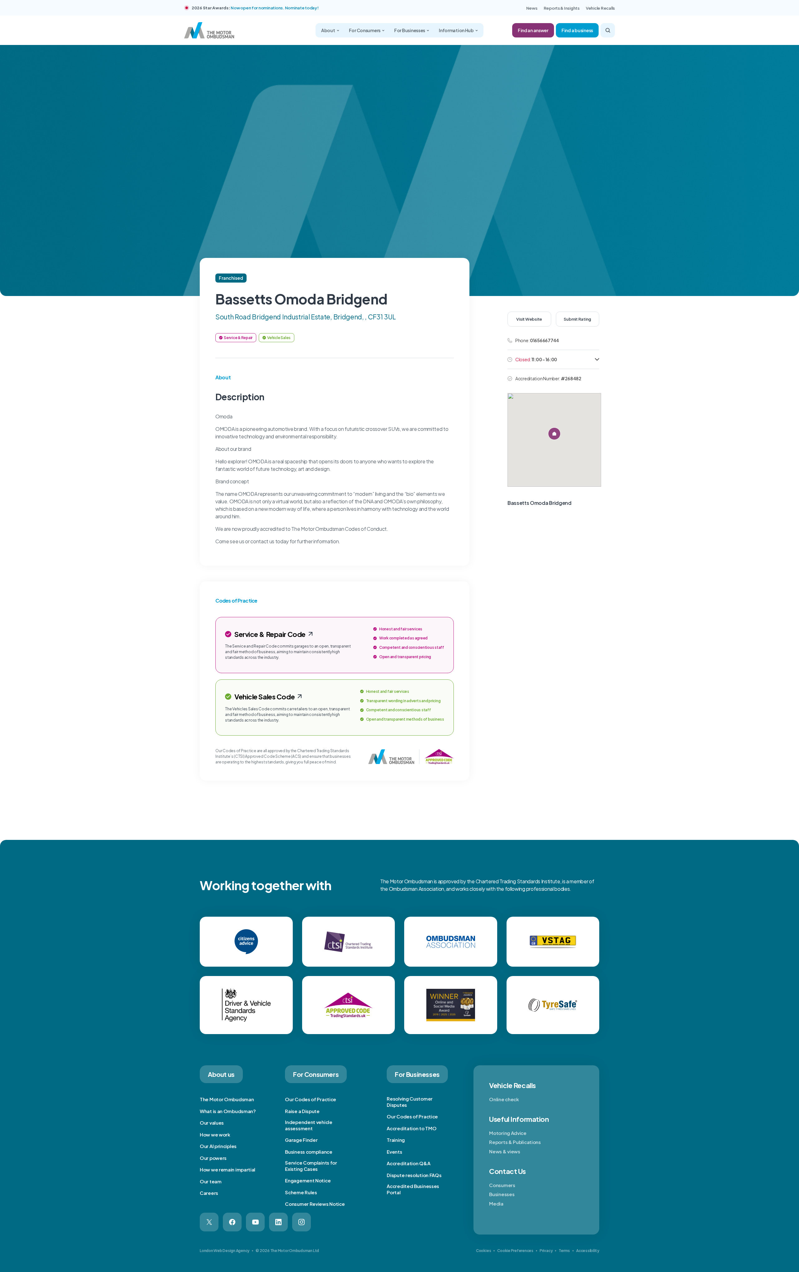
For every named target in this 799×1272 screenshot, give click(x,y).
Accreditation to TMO (411, 1128)
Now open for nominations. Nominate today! (274, 7)
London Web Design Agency (224, 1250)
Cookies (483, 1250)
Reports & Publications (515, 1142)
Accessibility (587, 1250)
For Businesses (409, 30)
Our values (212, 1123)
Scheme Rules (301, 1192)
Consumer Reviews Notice (315, 1204)
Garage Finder (301, 1140)
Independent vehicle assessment (308, 1125)
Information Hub (456, 30)
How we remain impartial (227, 1169)
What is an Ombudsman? (228, 1111)
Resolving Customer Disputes (410, 1102)
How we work (215, 1134)
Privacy (546, 1250)
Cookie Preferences (515, 1250)
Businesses (501, 1194)
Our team (211, 1181)
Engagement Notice (308, 1180)
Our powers (213, 1158)
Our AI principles (218, 1146)
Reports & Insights (562, 8)
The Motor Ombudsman (227, 1099)
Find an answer (533, 30)
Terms (564, 1250)
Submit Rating (577, 319)
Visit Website (529, 319)
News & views (504, 1151)
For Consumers (364, 30)
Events (394, 1152)
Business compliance (308, 1152)
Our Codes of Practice (310, 1099)
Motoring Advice (508, 1133)
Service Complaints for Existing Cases (311, 1166)
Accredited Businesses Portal (413, 1189)
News (531, 8)
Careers (209, 1193)
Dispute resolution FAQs (414, 1175)
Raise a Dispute (302, 1111)
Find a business (577, 30)
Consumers (502, 1185)
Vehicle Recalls (600, 8)
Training (396, 1140)
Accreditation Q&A (408, 1163)
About (328, 30)
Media (496, 1203)
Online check (504, 1099)
